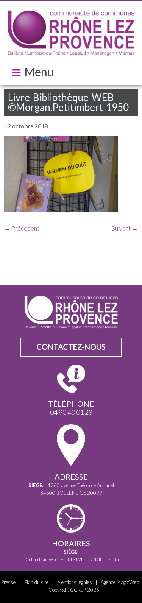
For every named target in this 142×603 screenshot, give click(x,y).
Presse (8, 582)
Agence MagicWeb (120, 582)
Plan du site (36, 582)
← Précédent (21, 228)
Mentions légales (74, 582)
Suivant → (125, 228)
